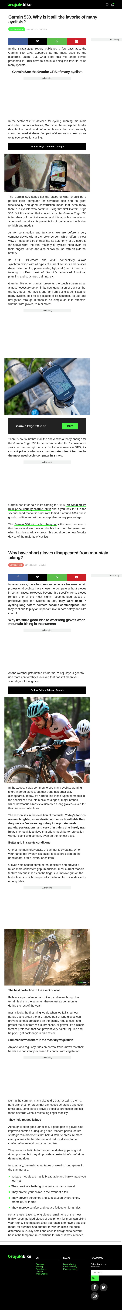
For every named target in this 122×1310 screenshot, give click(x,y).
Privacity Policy (70, 1269)
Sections (40, 1264)
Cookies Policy (70, 1267)
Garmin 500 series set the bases (36, 196)
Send (94, 1278)
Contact (39, 1271)
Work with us (42, 1274)
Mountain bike (16, 565)
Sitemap (39, 1267)
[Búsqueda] (107, 5)
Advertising (47, 78)
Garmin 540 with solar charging (35, 524)
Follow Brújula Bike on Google (47, 146)
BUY (70, 426)
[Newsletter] (112, 5)
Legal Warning (69, 1264)
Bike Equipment (17, 29)
